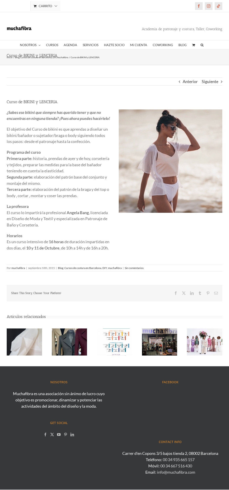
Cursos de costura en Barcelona (82, 268)
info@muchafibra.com (176, 472)
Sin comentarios (134, 268)
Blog (60, 268)
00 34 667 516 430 (176, 465)
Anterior (190, 81)
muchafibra (18, 268)
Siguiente (210, 81)
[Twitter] (52, 434)
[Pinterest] (65, 434)
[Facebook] (45, 434)
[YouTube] (59, 434)
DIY (104, 268)
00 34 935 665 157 (179, 459)
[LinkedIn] (72, 434)
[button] (202, 44)
